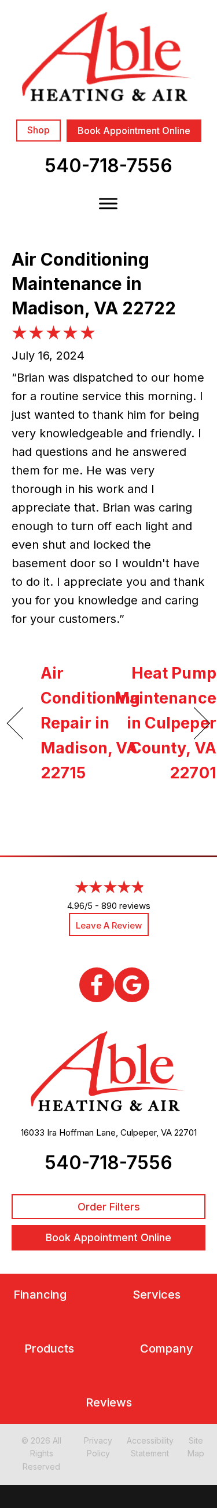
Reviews (109, 1402)
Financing (40, 1294)
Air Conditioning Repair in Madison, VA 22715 (90, 723)
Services (157, 1294)
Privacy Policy (98, 1447)
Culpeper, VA (146, 1132)
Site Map (195, 1447)
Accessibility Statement (150, 1447)
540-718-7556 (108, 165)
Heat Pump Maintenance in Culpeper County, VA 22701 (165, 723)
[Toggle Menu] (108, 203)
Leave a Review (109, 925)
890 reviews (125, 905)
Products (49, 1348)
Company (166, 1348)
